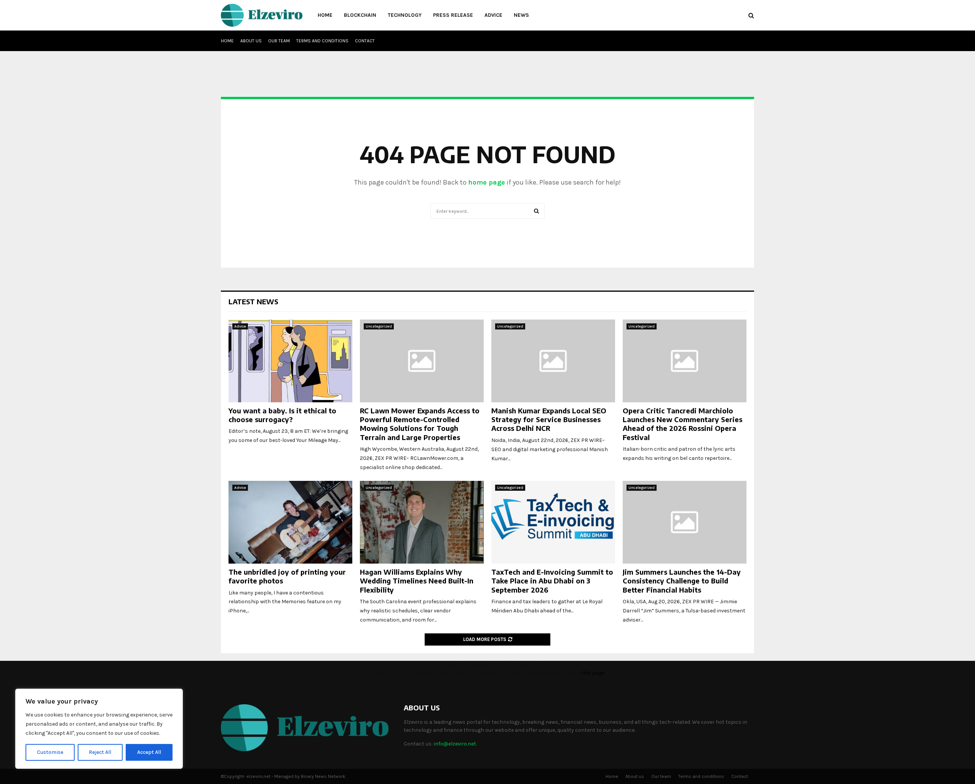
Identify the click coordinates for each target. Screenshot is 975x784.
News (521, 15)
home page (486, 182)
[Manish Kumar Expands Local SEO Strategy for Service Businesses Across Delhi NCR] (553, 361)
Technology (405, 15)
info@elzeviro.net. (455, 744)
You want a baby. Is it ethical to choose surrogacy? (282, 415)
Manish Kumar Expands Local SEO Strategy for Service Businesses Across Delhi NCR (548, 419)
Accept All (149, 752)
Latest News (253, 301)
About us (251, 40)
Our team (279, 40)
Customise (50, 752)
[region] (99, 729)
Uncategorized (379, 326)
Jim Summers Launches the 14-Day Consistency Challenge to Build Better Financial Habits (682, 580)
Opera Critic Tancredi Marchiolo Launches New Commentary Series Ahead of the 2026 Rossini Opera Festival (682, 424)
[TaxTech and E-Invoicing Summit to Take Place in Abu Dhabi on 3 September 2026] (553, 522)
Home (325, 15)
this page (592, 673)
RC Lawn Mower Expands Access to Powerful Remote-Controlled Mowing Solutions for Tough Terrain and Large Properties (420, 424)
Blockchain (360, 15)
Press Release (453, 15)
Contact (365, 40)
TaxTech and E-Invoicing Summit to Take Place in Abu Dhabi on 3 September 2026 (552, 580)
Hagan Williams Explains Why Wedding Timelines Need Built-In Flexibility (416, 580)
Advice (493, 15)
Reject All (100, 752)
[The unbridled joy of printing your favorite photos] (290, 522)
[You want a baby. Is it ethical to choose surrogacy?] (290, 361)
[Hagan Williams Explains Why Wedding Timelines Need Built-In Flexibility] (422, 522)
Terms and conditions (322, 40)
